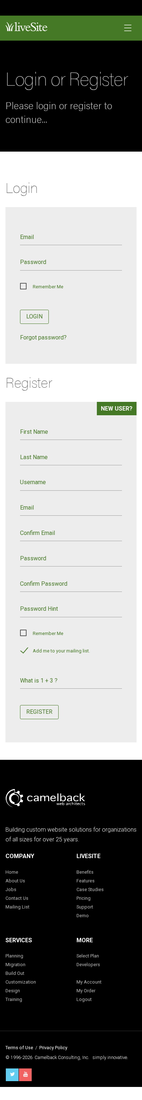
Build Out (14, 973)
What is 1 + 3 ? (39, 680)
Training (13, 999)
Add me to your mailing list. (61, 651)
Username (33, 482)
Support (84, 907)
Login (34, 316)
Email (27, 237)
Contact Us (16, 898)
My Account (89, 982)
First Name (34, 431)
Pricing (83, 898)
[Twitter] (12, 1074)
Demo (82, 915)
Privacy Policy (53, 1047)
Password (33, 262)
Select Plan (87, 956)
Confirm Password (43, 583)
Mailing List (17, 907)
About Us (15, 880)
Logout (84, 999)
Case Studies (90, 889)
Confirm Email (37, 533)
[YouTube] (25, 1074)
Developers (88, 964)
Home (11, 872)
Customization (20, 982)
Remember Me (48, 286)
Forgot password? (43, 337)
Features (85, 880)
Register (39, 711)
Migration (15, 964)
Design (12, 990)
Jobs (10, 889)
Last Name (34, 457)
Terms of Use (19, 1047)
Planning (14, 956)
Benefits (85, 872)
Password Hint (39, 608)
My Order (85, 990)
